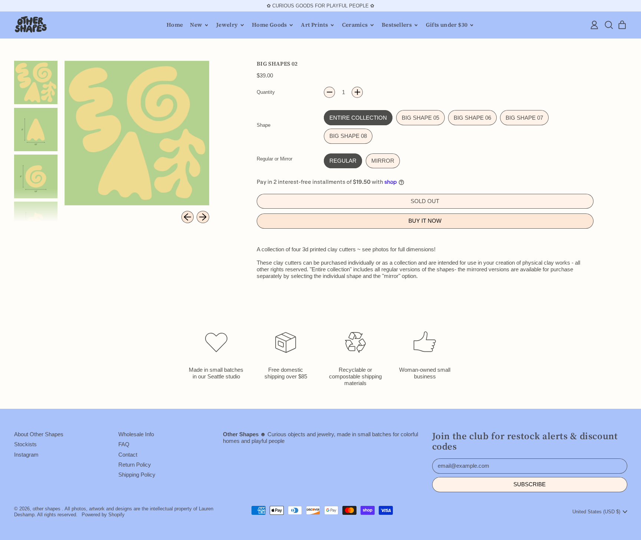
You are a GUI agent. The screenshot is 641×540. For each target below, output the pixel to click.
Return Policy (134, 464)
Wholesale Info (136, 434)
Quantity (266, 92)
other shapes (46, 508)
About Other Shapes (38, 434)
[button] (608, 25)
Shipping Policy (136, 474)
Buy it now (424, 221)
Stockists (25, 444)
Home (175, 25)
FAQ (123, 444)
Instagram (26, 454)
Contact (127, 454)
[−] (329, 92)
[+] (357, 92)
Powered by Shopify (103, 514)
